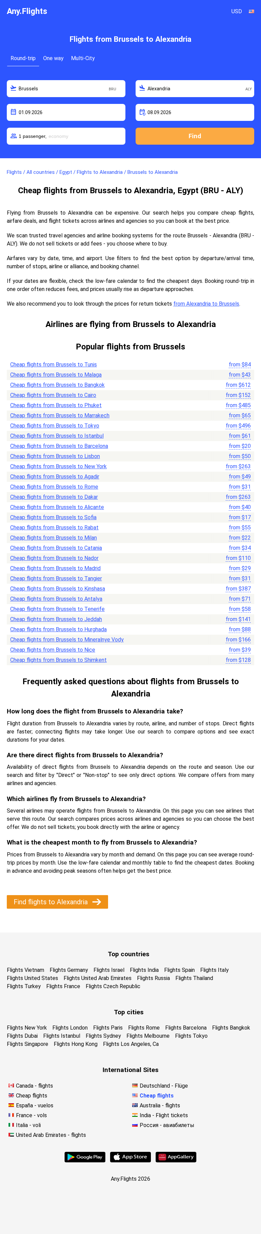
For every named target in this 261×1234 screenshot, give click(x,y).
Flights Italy (214, 970)
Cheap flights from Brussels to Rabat (54, 527)
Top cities (128, 1012)
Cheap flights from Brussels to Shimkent (58, 660)
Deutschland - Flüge (164, 1086)
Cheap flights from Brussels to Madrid (55, 568)
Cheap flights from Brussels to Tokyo (54, 425)
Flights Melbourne (148, 1036)
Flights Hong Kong (76, 1044)
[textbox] (66, 88)
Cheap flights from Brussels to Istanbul (57, 436)
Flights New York (27, 1027)
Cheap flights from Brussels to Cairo (53, 395)
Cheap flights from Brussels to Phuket (56, 405)
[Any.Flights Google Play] (85, 1160)
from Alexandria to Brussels (206, 304)
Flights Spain (179, 970)
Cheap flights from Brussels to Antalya (56, 599)
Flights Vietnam (25, 970)
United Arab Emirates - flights (51, 1135)
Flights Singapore (27, 1044)
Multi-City (83, 58)
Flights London (70, 1027)
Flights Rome (144, 1027)
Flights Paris (108, 1027)
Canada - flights (34, 1086)
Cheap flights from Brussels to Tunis (53, 364)
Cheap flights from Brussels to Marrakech (59, 415)
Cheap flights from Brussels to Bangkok (57, 385)
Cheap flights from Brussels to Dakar (54, 497)
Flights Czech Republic (113, 986)
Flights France (63, 986)
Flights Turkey (24, 986)
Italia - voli (28, 1125)
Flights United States (32, 978)
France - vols (31, 1115)
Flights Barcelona (186, 1027)
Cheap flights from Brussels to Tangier (56, 578)
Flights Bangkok (231, 1027)
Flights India (144, 970)
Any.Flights (27, 11)
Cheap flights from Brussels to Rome (54, 487)
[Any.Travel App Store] (130, 1160)
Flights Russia (153, 978)
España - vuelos (34, 1105)
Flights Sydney (103, 1036)
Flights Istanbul (61, 1036)
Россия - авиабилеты (167, 1125)
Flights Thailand (194, 978)
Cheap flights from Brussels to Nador (54, 558)
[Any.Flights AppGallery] (176, 1160)
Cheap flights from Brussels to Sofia (53, 517)
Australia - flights (160, 1105)
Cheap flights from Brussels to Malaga (56, 374)
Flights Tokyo (191, 1036)
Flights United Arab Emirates (98, 978)
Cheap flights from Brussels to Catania (56, 548)
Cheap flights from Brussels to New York (58, 466)
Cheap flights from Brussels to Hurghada (58, 629)
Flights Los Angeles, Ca (131, 1044)
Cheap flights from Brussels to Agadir (54, 476)
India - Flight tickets (164, 1115)
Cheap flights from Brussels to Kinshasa (57, 588)
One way (53, 58)
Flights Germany (69, 970)
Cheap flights (31, 1095)
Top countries (128, 954)
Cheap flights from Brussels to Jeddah (56, 619)
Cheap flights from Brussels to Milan (53, 537)
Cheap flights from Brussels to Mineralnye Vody (67, 639)
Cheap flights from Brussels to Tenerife (57, 609)
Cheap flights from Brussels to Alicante (57, 507)
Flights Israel (108, 970)
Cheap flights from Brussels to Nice (52, 650)
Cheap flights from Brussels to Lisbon (55, 456)
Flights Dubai (22, 1036)
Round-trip (23, 58)
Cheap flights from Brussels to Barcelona (59, 446)
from (240, 364)
